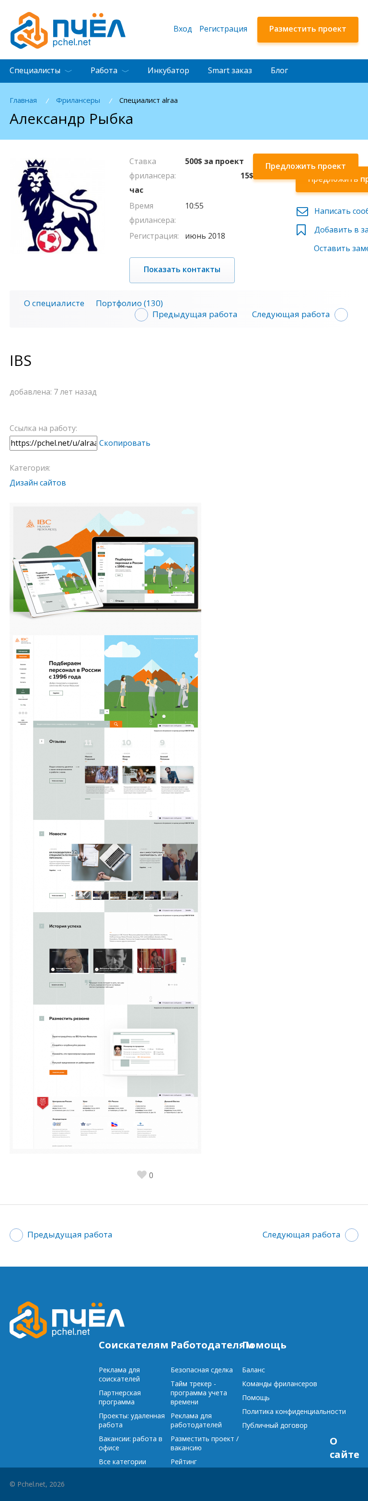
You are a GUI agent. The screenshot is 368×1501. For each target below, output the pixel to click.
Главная (23, 100)
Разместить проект (307, 28)
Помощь (256, 1397)
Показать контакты (182, 269)
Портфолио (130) (129, 303)
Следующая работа (291, 314)
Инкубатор (168, 70)
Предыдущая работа (195, 314)
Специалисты (35, 70)
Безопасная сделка (202, 1369)
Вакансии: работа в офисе (130, 1443)
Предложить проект (305, 166)
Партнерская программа (120, 1397)
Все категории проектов (122, 1466)
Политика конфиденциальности (294, 1411)
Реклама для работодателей (196, 1420)
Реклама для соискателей (119, 1374)
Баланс (253, 1369)
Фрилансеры (78, 100)
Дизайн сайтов (38, 482)
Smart (230, 70)
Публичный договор (275, 1425)
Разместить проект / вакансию (205, 1443)
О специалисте (54, 303)
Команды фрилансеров (279, 1383)
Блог (279, 70)
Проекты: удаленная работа (132, 1420)
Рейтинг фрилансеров (192, 1466)
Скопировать (124, 443)
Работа (104, 70)
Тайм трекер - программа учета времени (199, 1392)
